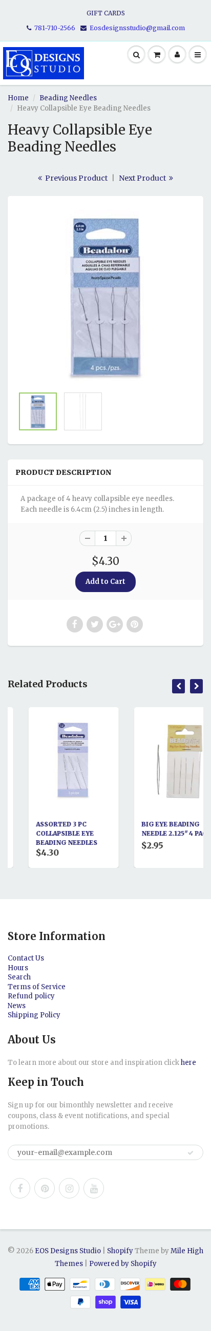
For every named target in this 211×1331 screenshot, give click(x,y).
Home (18, 98)
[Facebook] (20, 1188)
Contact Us (26, 958)
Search (19, 977)
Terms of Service (37, 987)
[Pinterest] (44, 1188)
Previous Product (76, 178)
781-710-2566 (54, 28)
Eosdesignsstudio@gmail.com (137, 28)
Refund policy (31, 996)
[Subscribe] (190, 1153)
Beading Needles (68, 98)
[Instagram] (69, 1188)
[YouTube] (93, 1188)
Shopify (120, 1251)
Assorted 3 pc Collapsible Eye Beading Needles (50, 833)
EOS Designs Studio (68, 1251)
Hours (18, 968)
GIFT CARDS (106, 13)
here (188, 1062)
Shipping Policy (34, 1015)
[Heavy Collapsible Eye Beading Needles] (105, 296)
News (17, 1005)
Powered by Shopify (123, 1263)
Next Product (143, 178)
